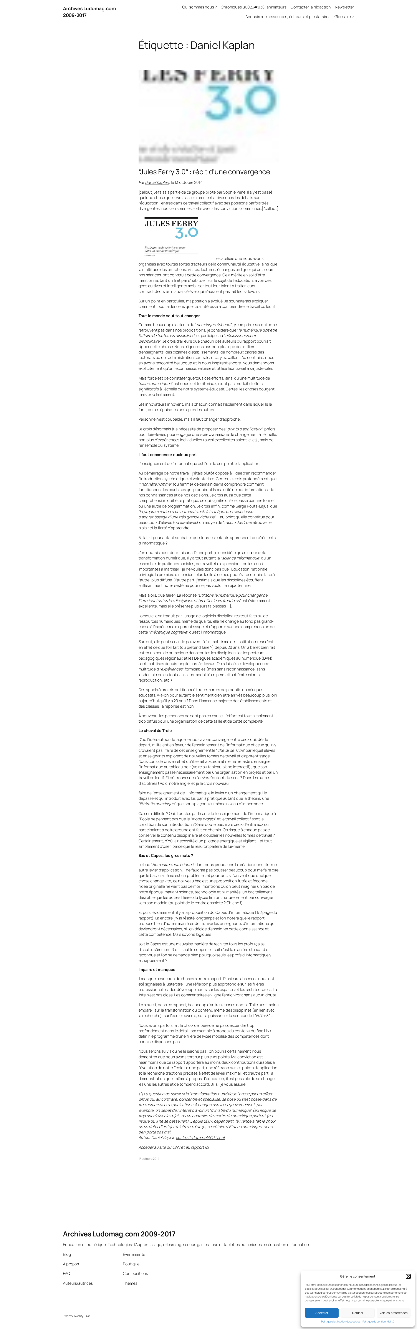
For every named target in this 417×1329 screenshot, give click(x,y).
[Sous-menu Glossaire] (353, 17)
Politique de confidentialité (378, 1321)
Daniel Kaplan (157, 182)
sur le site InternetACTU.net (200, 1137)
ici (206, 1147)
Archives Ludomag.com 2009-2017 (119, 1234)
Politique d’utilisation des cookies (340, 1321)
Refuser (357, 1313)
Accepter (321, 1313)
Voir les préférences (393, 1313)
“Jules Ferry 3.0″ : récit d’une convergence (204, 172)
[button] (408, 1276)
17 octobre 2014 (149, 1158)
